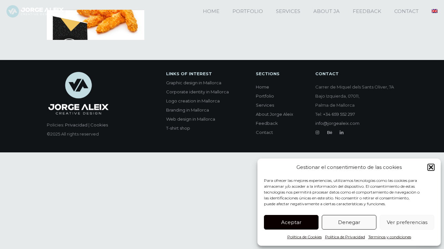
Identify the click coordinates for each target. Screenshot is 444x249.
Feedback (267, 123)
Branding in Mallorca (187, 110)
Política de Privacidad (345, 236)
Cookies (99, 124)
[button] (431, 167)
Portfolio (265, 96)
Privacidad (76, 124)
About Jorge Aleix (274, 114)
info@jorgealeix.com (337, 123)
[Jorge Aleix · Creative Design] (35, 11)
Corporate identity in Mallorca (197, 91)
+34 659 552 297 (339, 114)
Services (265, 105)
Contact (264, 132)
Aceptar (291, 222)
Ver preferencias (407, 222)
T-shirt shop (178, 128)
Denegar (349, 222)
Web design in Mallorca (190, 119)
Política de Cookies (304, 236)
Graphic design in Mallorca (193, 82)
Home (262, 86)
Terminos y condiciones (389, 236)
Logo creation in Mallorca (193, 100)
